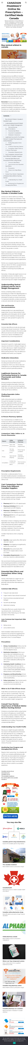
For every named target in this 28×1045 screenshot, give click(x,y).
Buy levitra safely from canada (9, 777)
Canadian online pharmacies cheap (13, 912)
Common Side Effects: (14, 162)
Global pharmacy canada (10, 936)
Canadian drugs (5, 774)
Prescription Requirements (15, 152)
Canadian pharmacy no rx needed (13, 1008)
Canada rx (4, 779)
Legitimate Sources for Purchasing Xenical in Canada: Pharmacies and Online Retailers (13, 138)
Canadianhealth (7, 887)
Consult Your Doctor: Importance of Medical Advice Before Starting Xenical (13, 175)
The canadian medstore (7, 776)
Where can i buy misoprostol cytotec (13, 961)
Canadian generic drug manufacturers (14, 841)
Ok (14, 1043)
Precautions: (11, 168)
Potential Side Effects (13, 131)
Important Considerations (14, 133)
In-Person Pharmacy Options (15, 146)
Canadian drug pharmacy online (12, 985)
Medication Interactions (14, 135)
